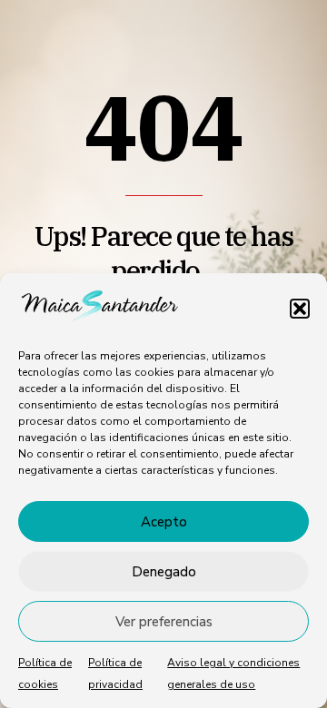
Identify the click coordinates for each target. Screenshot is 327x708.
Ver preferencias (164, 622)
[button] (300, 309)
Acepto (164, 522)
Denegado (164, 572)
